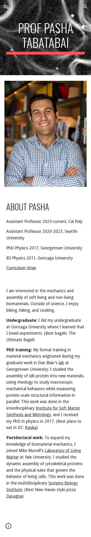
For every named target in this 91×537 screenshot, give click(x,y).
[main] (45, 37)
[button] (5, 6)
